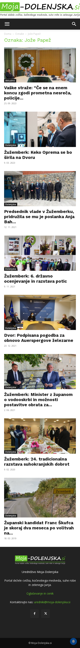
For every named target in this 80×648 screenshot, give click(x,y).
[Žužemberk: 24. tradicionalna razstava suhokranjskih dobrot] (40, 436)
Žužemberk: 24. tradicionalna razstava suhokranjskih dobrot (36, 461)
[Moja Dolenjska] (40, 9)
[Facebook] (34, 614)
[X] (45, 614)
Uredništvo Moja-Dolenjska (40, 572)
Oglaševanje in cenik (40, 593)
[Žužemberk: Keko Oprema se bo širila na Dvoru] (40, 129)
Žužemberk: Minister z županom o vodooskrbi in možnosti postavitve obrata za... (38, 399)
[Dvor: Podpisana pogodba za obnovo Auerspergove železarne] (40, 312)
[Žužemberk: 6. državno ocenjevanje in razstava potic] (40, 253)
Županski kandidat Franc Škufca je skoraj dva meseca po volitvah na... (39, 528)
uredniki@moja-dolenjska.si (52, 602)
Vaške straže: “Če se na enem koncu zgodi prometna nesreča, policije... (37, 93)
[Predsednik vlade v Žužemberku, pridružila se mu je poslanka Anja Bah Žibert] (40, 188)
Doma (7, 34)
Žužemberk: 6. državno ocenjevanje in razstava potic (35, 278)
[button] (7, 24)
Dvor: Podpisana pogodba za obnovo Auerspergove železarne (38, 338)
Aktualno (10, 80)
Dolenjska (10, 145)
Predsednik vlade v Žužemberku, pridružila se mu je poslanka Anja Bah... (39, 216)
